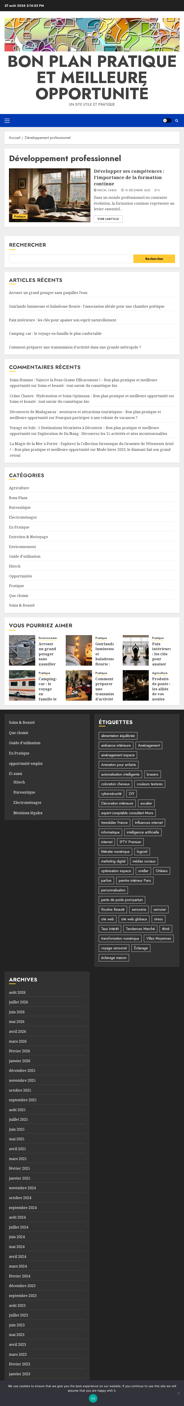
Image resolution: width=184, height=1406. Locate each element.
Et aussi (15, 773)
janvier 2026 (19, 1060)
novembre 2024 (22, 1187)
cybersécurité (111, 793)
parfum (106, 880)
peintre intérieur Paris (135, 880)
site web (107, 919)
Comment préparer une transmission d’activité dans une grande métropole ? (75, 347)
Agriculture (19, 487)
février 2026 (19, 1050)
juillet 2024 (18, 1227)
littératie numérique (115, 851)
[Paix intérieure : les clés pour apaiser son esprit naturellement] (136, 650)
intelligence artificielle (143, 832)
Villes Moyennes (158, 938)
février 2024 (19, 1276)
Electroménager (23, 517)
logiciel (142, 851)
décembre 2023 (22, 1285)
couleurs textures (150, 784)
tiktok (166, 928)
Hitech (14, 566)
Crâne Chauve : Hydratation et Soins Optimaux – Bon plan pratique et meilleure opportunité (89, 395)
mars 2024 (18, 1266)
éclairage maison (114, 957)
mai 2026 (16, 1021)
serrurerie (139, 909)
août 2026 (17, 992)
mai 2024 (16, 1246)
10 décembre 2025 (137, 190)
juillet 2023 (18, 1315)
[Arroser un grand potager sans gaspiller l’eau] (22, 650)
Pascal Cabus (107, 190)
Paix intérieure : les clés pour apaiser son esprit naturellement (62, 320)
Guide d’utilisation (24, 742)
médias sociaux (144, 861)
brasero (152, 774)
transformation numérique (120, 938)
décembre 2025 (22, 1070)
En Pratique (19, 527)
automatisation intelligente (120, 774)
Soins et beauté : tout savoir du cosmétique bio (77, 385)
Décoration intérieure (117, 803)
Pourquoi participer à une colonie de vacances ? (96, 417)
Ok (93, 1398)
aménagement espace (118, 755)
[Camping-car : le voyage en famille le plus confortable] (22, 685)
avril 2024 (17, 1256)
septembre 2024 (23, 1207)
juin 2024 (17, 1236)
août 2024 (17, 1217)
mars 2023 (18, 1354)
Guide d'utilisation (24, 556)
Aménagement (149, 745)
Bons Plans (18, 497)
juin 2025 (17, 1129)
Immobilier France (114, 822)
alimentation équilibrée (118, 735)
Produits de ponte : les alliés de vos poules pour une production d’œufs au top (162, 699)
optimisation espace (116, 870)
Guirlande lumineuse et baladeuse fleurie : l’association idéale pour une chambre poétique (86, 306)
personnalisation (113, 890)
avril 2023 (17, 1344)
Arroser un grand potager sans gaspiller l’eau (48, 292)
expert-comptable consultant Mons (127, 813)
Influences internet (149, 822)
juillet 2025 (18, 1119)
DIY (131, 793)
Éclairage (141, 948)
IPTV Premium (130, 841)
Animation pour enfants (118, 764)
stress (158, 919)
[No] (178, 1393)
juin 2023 (17, 1325)
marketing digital (113, 861)
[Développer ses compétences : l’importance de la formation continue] (49, 195)
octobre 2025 (20, 1090)
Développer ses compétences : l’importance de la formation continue (129, 177)
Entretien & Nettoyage (28, 536)
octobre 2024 (20, 1197)
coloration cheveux (115, 784)
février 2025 (19, 1168)
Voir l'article (108, 219)
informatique (110, 832)
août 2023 (17, 1305)
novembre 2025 (22, 1080)
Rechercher (27, 245)
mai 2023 (16, 1334)
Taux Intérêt (110, 928)
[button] (7, 120)
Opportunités (20, 576)
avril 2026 (17, 1031)
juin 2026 (17, 1011)
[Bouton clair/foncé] (167, 120)
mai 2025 (16, 1138)
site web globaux (134, 919)
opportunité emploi (25, 763)
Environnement (22, 546)
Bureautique (20, 507)
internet (106, 841)
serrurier (159, 909)
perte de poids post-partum (122, 899)
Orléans (162, 870)
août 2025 (17, 1109)
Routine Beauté (113, 909)
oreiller (143, 870)
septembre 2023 (23, 1295)
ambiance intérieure (116, 745)
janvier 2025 (19, 1178)
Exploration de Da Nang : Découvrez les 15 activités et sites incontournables (102, 433)
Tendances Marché (140, 928)
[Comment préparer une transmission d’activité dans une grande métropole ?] (79, 685)
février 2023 (19, 1364)
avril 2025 (17, 1148)
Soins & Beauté (22, 605)
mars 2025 (18, 1158)
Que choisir (18, 595)
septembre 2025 (23, 1099)
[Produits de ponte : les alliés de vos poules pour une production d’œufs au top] (136, 685)
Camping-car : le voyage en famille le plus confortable (55, 333)
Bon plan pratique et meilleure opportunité (92, 77)
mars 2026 (18, 1041)
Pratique (20, 217)
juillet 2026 (18, 1002)
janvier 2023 (19, 1373)
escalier (146, 803)
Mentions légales (27, 812)
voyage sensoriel (114, 948)
